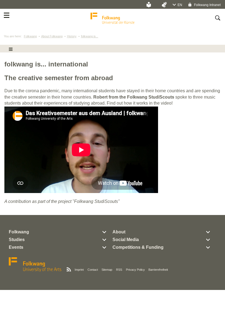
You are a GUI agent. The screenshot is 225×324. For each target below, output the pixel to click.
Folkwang (30, 36)
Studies (17, 239)
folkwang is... (89, 36)
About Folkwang (52, 36)
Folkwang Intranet (207, 5)
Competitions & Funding (138, 247)
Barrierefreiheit (158, 269)
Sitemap (107, 269)
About (119, 232)
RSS (119, 269)
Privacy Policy (135, 269)
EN (180, 5)
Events (16, 247)
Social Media (126, 239)
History (72, 36)
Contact (93, 269)
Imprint (79, 269)
